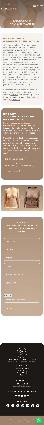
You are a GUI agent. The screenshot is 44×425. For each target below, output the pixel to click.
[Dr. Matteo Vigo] (9, 6)
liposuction (15, 100)
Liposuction (26, 165)
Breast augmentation (14, 159)
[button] (39, 420)
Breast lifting (11, 171)
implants (14, 95)
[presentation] (3, 198)
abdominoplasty (24, 97)
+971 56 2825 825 (22, 384)
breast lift (22, 92)
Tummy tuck (10, 165)
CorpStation (27, 421)
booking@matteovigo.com (22, 386)
